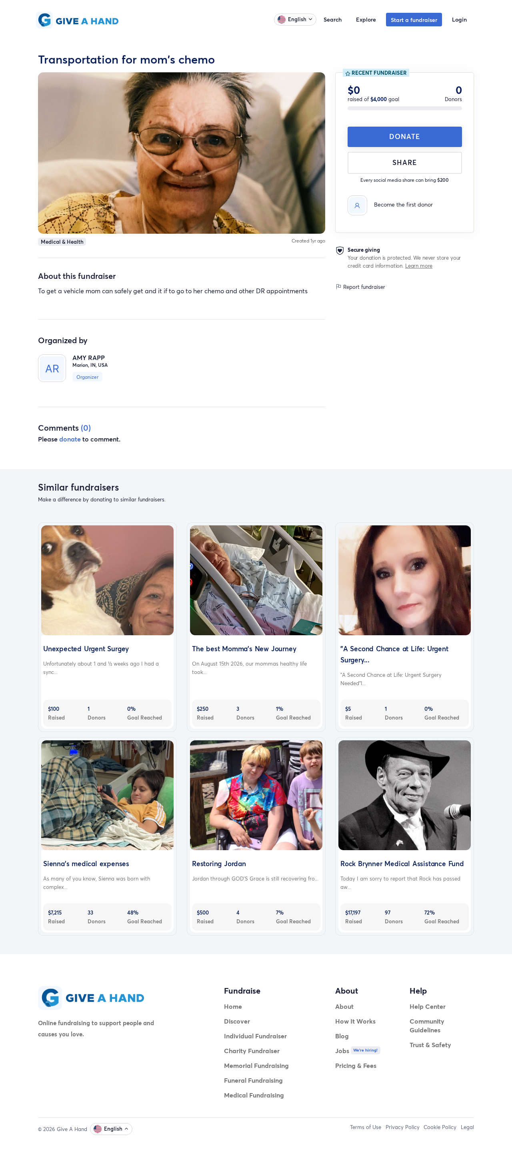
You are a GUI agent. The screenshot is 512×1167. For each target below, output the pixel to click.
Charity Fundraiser (252, 1050)
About (344, 1006)
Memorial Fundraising (256, 1065)
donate (70, 439)
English (297, 19)
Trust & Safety (430, 1044)
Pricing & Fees (355, 1065)
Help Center (428, 1006)
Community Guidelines (427, 1025)
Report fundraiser (363, 286)
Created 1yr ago (309, 241)
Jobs (342, 1050)
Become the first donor (403, 205)
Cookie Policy (440, 1127)
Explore (366, 19)
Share (404, 162)
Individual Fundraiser (255, 1036)
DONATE (404, 136)
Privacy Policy (403, 1127)
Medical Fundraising (254, 1095)
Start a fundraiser (414, 20)
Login (459, 19)
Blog (342, 1036)
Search (333, 19)
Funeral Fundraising (253, 1080)
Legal (467, 1127)
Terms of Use (365, 1127)
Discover (237, 1021)
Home (233, 1006)
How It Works (355, 1021)
